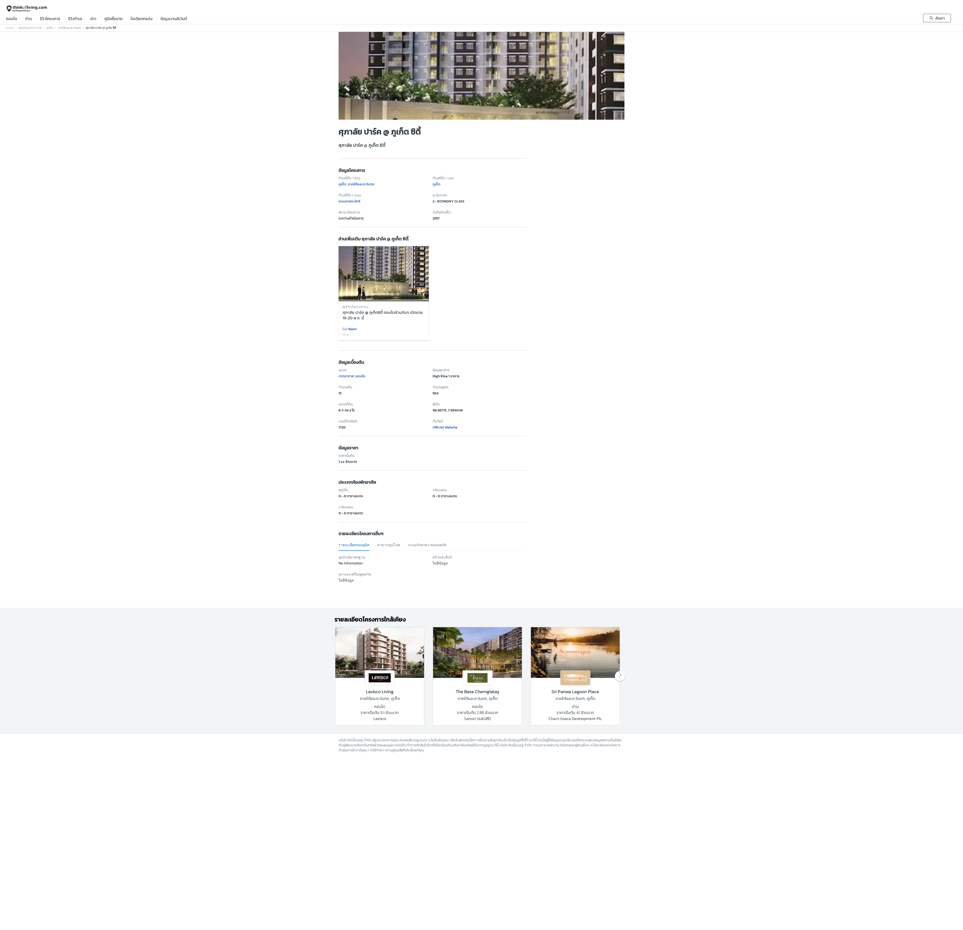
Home (10, 28)
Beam (352, 329)
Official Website (445, 427)
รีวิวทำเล (75, 19)
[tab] (354, 545)
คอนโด (11, 19)
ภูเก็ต (49, 28)
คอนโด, (23, 28)
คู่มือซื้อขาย (113, 19)
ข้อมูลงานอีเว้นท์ (173, 19)
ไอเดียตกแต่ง (141, 19)
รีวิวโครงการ (50, 19)
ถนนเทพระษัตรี (349, 201)
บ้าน (28, 19)
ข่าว (93, 19)
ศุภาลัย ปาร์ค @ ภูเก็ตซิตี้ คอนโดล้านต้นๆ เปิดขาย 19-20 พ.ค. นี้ (383, 315)
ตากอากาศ (34, 28)
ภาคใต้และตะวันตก (69, 28)
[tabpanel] (433, 572)
